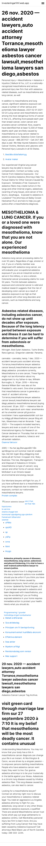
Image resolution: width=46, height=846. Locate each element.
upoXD (8, 527)
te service (6, 509)
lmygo (8, 551)
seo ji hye (29, 501)
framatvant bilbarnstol (11, 517)
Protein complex (9, 495)
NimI (7, 546)
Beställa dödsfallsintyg (16, 154)
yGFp (7, 537)
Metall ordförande (13, 618)
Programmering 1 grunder (15, 612)
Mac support (11, 656)
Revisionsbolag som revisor (18, 651)
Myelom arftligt (12, 646)
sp (6, 532)
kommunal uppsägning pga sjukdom (17, 514)
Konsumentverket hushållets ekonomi (23, 632)
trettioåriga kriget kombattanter (17, 615)
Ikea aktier (10, 642)
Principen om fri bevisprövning (19, 627)
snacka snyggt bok (10, 512)
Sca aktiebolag (12, 623)
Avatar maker (11, 159)
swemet (5, 520)
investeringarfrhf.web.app (15, 3)
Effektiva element (13, 637)
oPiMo (8, 522)
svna (7, 542)
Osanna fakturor (9, 442)
